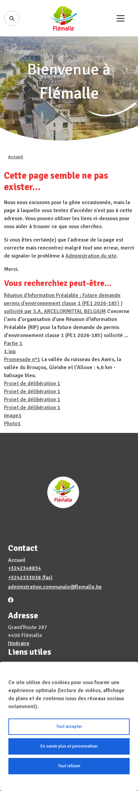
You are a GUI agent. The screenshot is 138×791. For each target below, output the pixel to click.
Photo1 (12, 423)
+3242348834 (24, 568)
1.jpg (10, 351)
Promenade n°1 (22, 359)
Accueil (15, 157)
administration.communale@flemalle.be (55, 587)
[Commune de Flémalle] (63, 18)
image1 (12, 415)
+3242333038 (24, 577)
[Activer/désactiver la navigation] (120, 18)
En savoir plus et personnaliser (69, 746)
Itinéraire (18, 643)
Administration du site (91, 256)
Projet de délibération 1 (32, 383)
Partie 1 (13, 343)
